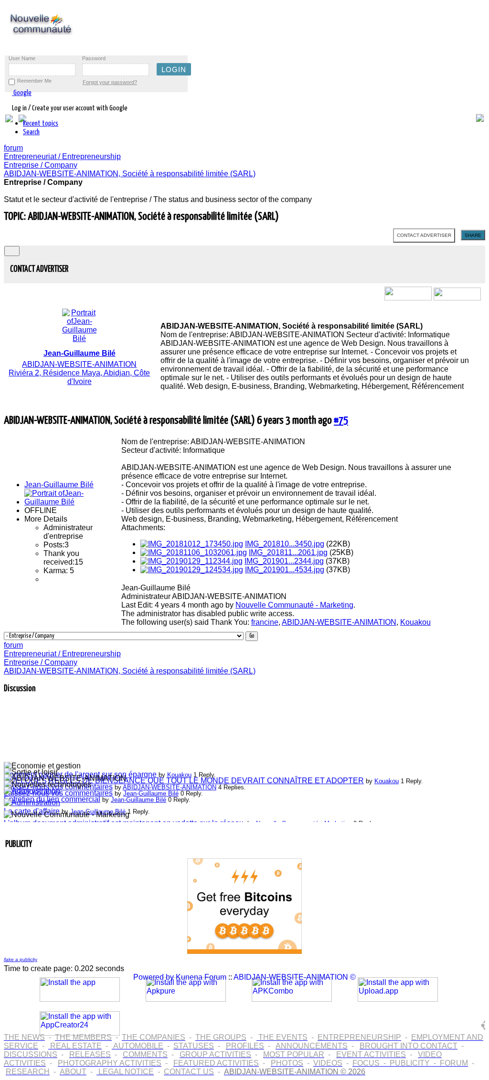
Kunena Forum (201, 977)
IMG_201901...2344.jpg (284, 561)
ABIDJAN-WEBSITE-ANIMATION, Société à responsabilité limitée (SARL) (129, 174)
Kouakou (415, 622)
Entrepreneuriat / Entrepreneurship (62, 156)
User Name (22, 58)
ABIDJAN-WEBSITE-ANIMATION (339, 622)
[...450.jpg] (191, 544)
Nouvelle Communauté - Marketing (294, 605)
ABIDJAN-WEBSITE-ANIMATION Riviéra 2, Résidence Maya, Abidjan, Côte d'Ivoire (79, 367)
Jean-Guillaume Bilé (59, 485)
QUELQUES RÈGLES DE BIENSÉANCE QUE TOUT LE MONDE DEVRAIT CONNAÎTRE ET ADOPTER (184, 778)
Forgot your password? (110, 82)
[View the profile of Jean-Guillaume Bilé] (58, 502)
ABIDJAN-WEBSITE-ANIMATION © (295, 977)
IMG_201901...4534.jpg (284, 570)
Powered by (153, 977)
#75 (341, 420)
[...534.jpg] (191, 570)
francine (264, 622)
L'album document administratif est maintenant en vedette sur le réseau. (124, 820)
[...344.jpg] (191, 561)
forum (13, 148)
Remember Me (34, 81)
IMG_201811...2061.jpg (288, 552)
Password (94, 58)
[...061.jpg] (193, 552)
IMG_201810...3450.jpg (284, 544)
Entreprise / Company (40, 165)
